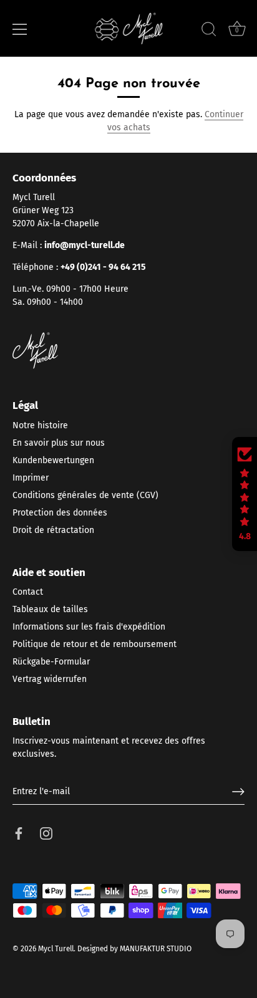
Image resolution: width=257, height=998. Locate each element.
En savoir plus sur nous (58, 443)
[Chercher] (209, 31)
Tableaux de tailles (50, 609)
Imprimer (30, 478)
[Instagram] (46, 833)
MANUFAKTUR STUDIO (156, 948)
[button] (244, 494)
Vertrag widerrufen (49, 679)
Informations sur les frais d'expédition (88, 626)
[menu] (20, 29)
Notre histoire (40, 425)
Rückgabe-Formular (51, 661)
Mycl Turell (56, 948)
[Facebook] (18, 833)
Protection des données (59, 512)
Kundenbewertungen (53, 460)
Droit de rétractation (53, 530)
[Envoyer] (238, 791)
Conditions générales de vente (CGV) (85, 495)
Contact (27, 592)
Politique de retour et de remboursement (94, 644)
